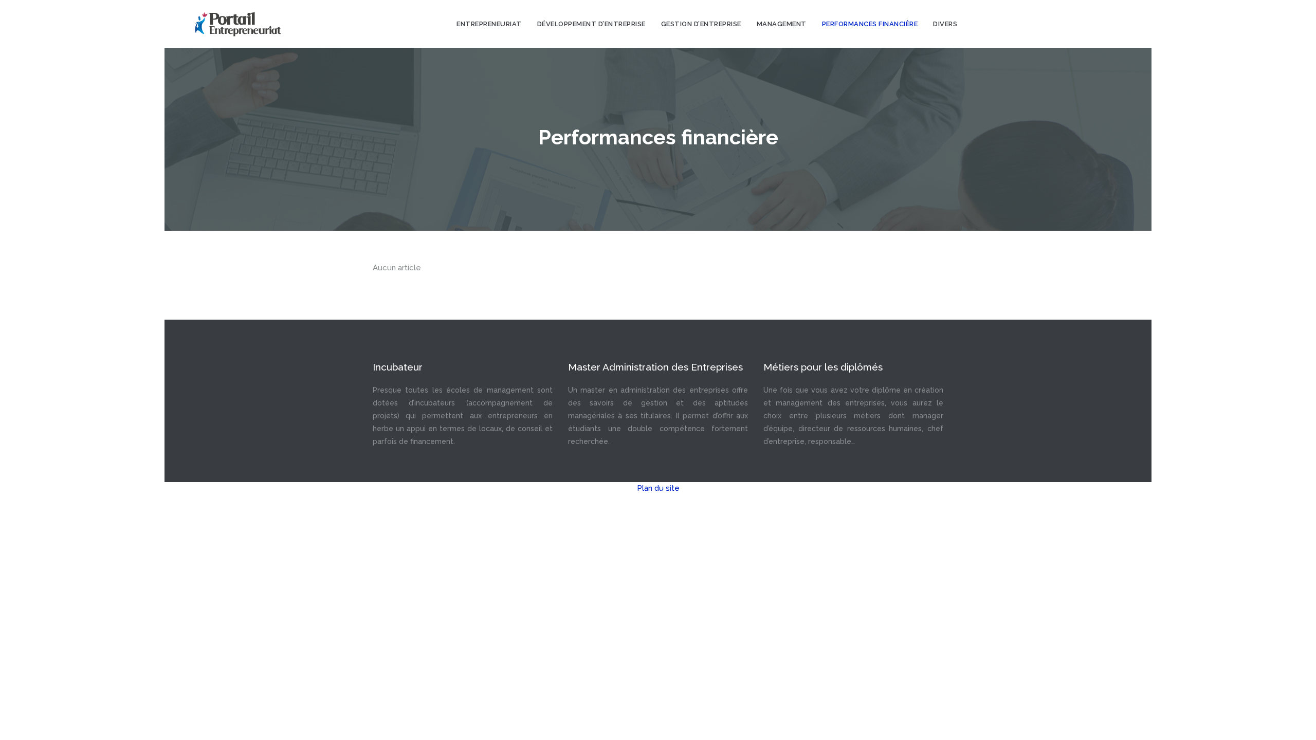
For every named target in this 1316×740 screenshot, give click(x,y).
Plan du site (658, 488)
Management (782, 24)
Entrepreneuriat (489, 24)
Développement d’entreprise (591, 24)
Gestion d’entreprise (701, 24)
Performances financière (870, 24)
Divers (945, 24)
